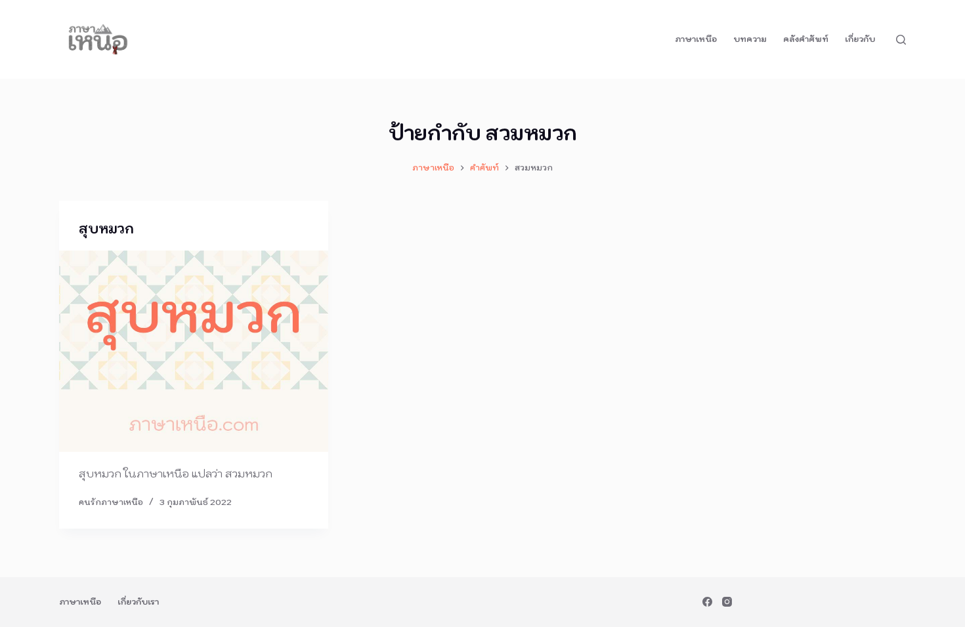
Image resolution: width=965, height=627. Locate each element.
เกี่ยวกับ (860, 39)
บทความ (750, 39)
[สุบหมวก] (193, 352)
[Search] (901, 40)
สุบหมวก (106, 228)
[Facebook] (707, 602)
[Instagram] (727, 602)
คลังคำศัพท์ (805, 39)
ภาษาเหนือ (696, 39)
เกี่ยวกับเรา (138, 602)
